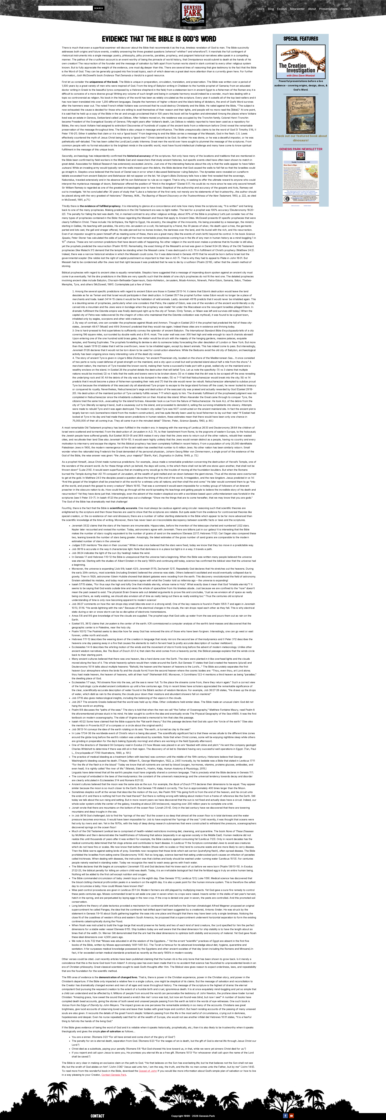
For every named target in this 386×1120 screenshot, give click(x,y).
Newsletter (297, 9)
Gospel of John (148, 1070)
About (312, 9)
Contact (346, 9)
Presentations (328, 9)
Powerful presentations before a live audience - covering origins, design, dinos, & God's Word (300, 85)
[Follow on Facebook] (285, 1115)
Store (260, 9)
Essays (282, 9)
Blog (271, 9)
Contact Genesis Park (113, 1074)
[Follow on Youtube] (291, 1115)
